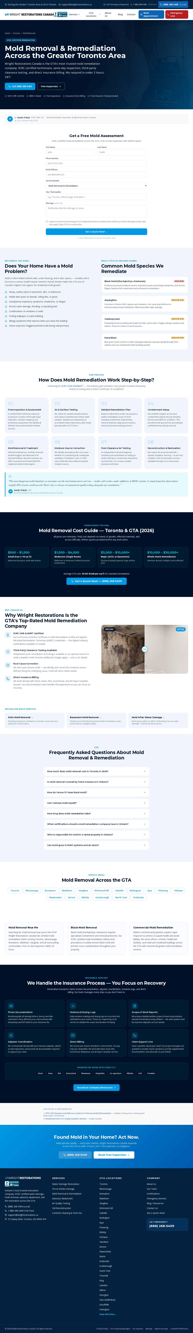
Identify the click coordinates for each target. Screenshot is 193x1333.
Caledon (104, 1285)
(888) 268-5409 (174, 4)
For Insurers (138, 1329)
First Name (50, 147)
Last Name (102, 147)
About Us (108, 14)
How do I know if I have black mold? (67, 792)
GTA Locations (91, 14)
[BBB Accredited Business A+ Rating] (60, 14)
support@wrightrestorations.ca (23, 1214)
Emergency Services (156, 1198)
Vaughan (83, 890)
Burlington (135, 890)
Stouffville (104, 1304)
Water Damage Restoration (65, 1184)
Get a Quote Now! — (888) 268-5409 (98, 581)
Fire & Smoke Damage (63, 1188)
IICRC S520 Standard (71, 386)
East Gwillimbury (107, 1299)
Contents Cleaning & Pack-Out (67, 1213)
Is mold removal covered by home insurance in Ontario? (78, 782)
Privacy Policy (102, 1329)
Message (54, 203)
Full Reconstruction (61, 1208)
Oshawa (178, 890)
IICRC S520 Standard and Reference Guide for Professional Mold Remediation (78, 1113)
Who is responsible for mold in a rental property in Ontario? (80, 834)
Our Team (152, 1188)
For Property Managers (120, 1329)
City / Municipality (53, 192)
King (102, 1280)
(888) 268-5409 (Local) (19, 1206)
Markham (67, 890)
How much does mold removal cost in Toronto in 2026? (77, 771)
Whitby (85, 897)
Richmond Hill (101, 890)
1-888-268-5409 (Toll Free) (21, 1210)
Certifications (153, 1193)
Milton (103, 1290)
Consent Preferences (179, 1329)
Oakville (119, 890)
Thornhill (104, 1275)
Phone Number (52, 158)
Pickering (163, 890)
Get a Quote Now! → (96, 231)
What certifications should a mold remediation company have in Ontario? (87, 824)
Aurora (71, 897)
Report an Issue (161, 1329)
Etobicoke (138, 897)
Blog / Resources (155, 1203)
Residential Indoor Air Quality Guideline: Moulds (65, 1118)
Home (7, 33)
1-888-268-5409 (145, 4)
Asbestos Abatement (62, 1198)
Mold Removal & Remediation (67, 1193)
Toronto (14, 890)
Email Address (52, 169)
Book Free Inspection (112, 1154)
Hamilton (104, 1241)
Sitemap (148, 1329)
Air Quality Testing (61, 1203)
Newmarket (55, 897)
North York (121, 897)
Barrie (102, 1256)
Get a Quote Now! (156, 1213)
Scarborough (102, 897)
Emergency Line (176, 14)
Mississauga (32, 890)
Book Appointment (151, 14)
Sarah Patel (23, 117)
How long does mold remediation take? (69, 813)
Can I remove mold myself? (62, 803)
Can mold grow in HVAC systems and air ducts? (73, 845)
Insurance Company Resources (95, 1087)
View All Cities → (108, 1314)
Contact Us (152, 1208)
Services (73, 14)
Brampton (50, 890)
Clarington (104, 1309)
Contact (131, 14)
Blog (120, 14)
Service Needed (52, 181)
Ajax (149, 890)
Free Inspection (49, 86)
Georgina (104, 1295)
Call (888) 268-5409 (22, 86)
